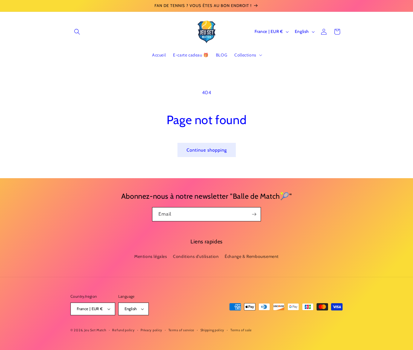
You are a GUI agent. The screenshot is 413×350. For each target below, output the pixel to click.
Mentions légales (150, 256)
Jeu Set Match (95, 330)
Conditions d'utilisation (196, 256)
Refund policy (123, 330)
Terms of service (181, 330)
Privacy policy (151, 330)
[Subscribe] (254, 214)
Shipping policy (212, 330)
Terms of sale (241, 330)
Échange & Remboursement (252, 256)
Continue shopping (207, 150)
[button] (77, 31)
